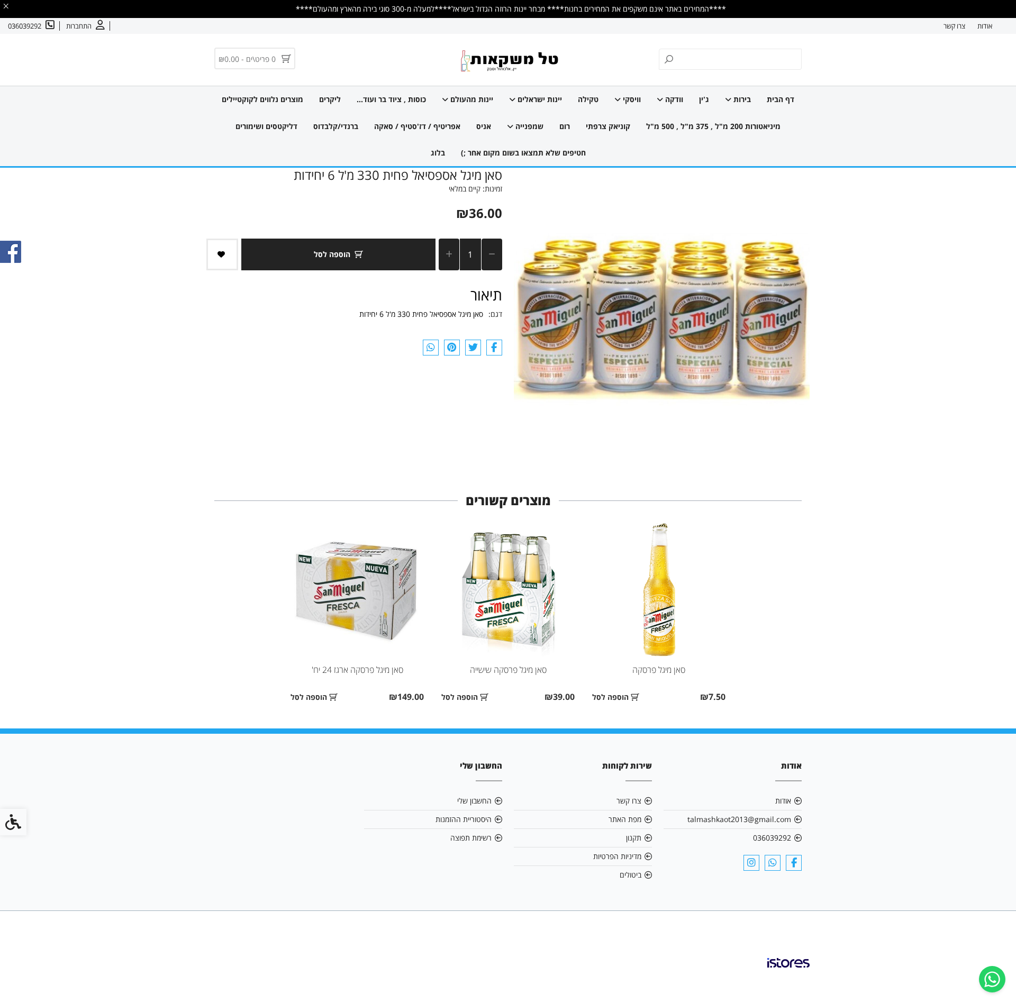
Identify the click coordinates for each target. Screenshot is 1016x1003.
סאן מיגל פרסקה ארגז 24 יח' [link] (357, 670)
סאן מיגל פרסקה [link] (658, 670)
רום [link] (564, 126)
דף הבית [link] (780, 99)
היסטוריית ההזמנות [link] (464, 819)
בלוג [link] (438, 153)
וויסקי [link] (631, 99)
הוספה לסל (332, 254)
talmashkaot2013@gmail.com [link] (739, 819)
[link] (992, 979)
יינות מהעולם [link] (470, 99)
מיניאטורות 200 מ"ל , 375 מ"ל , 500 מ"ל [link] (713, 126)
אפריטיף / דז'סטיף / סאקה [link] (417, 126)
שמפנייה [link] (528, 126)
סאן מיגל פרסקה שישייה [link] (508, 670)
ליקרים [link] (330, 99)
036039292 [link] (772, 838)
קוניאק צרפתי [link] (608, 126)
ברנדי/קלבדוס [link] (335, 126)
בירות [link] (741, 99)
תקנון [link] (633, 838)
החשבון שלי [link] (474, 801)
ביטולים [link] (630, 875)
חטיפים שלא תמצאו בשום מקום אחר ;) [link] (523, 153)
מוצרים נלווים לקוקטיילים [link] (262, 99)
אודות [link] (984, 26)
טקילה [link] (588, 99)
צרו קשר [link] (954, 26)
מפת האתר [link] (625, 819)
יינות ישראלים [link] (538, 99)
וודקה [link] (673, 99)
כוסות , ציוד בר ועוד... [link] (391, 99)
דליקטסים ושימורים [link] (266, 126)
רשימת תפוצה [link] (471, 838)
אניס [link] (483, 126)
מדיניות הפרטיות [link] (617, 856)
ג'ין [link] (704, 99)
